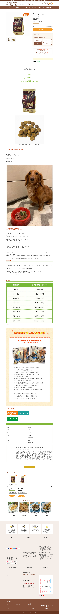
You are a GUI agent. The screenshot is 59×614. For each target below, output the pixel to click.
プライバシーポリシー (31, 608)
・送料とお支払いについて (10, 603)
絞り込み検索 (48, 7)
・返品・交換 (18, 604)
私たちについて (33, 7)
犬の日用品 (26, 7)
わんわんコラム (41, 7)
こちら (10, 575)
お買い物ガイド (9, 601)
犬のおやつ (18, 7)
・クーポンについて (9, 608)
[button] (7, 486)
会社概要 (29, 604)
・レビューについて (9, 607)
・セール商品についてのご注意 (20, 607)
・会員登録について (19, 603)
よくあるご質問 (30, 603)
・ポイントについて (9, 604)
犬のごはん (10, 7)
